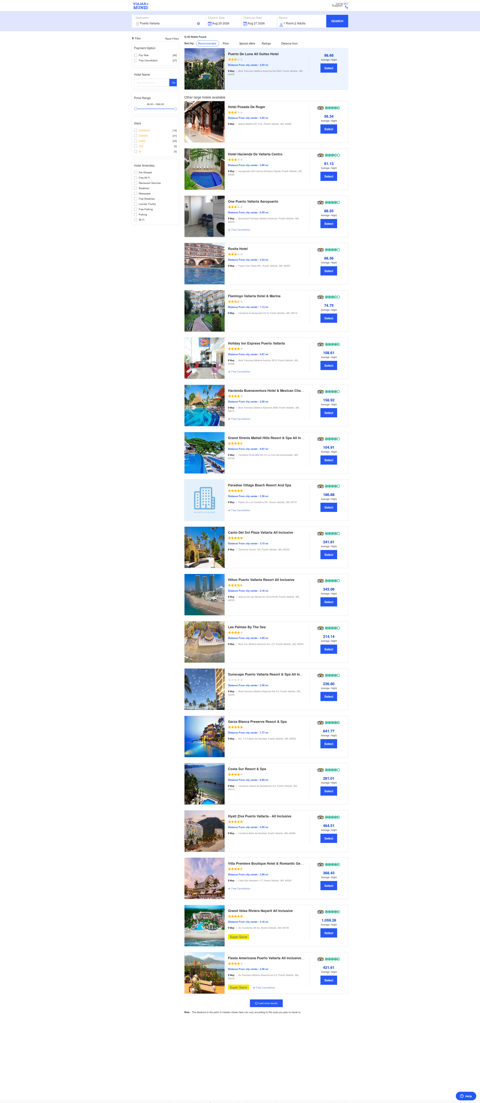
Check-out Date (252, 18)
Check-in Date (216, 18)
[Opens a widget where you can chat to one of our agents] (466, 1096)
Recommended (207, 43)
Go (173, 82)
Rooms (283, 18)
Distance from (289, 43)
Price (226, 43)
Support (337, 5)
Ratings (266, 43)
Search (337, 21)
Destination (142, 18)
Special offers (247, 43)
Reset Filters (172, 38)
